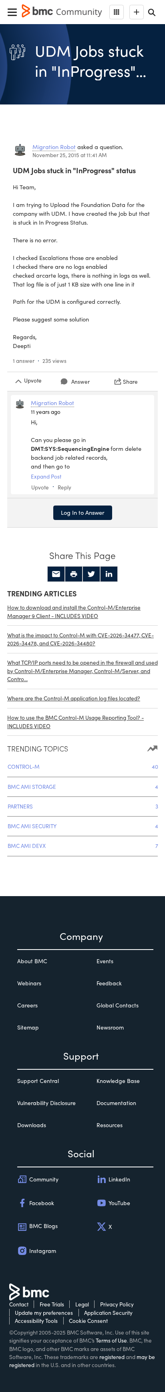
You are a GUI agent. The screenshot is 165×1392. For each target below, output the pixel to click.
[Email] (56, 574)
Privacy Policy (117, 1304)
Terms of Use (111, 1340)
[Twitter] (91, 574)
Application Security (108, 1312)
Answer (80, 381)
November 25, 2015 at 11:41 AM (69, 155)
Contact (18, 1304)
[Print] (73, 574)
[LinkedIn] (109, 574)
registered (112, 1357)
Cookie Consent (88, 1320)
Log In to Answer (83, 512)
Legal (82, 1304)
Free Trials (52, 1304)
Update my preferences (44, 1312)
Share (130, 381)
